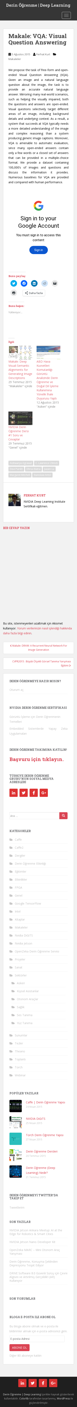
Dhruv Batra (33, 469)
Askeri (21, 983)
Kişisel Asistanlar (28, 991)
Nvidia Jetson (23, 943)
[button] (15, 1106)
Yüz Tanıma (24, 1023)
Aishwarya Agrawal (21, 463)
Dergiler (20, 855)
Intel (18, 911)
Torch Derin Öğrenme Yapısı (44, 1135)
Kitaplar (20, 919)
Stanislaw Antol (42, 475)
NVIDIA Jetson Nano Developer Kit (32, 1242)
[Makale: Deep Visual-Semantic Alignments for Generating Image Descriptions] (20, 353)
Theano (20, 1051)
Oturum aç (16, 690)
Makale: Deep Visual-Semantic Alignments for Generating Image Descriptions (20, 370)
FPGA (18, 887)
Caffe (18, 839)
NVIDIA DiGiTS (35, 1119)
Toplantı (20, 1059)
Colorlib (24, 1398)
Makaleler (14, 59)
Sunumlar (21, 1035)
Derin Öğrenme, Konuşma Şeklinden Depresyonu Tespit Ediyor (33, 1263)
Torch (19, 1067)
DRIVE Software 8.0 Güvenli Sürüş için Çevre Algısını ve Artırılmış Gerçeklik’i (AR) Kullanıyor (38, 1277)
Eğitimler (20, 871)
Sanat (18, 967)
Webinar (20, 1075)
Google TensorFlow (28, 903)
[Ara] (63, 815)
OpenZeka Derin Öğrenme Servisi (37, 951)
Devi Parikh (16, 469)
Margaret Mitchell (20, 475)
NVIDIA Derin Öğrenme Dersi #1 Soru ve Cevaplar (18, 433)
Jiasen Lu (49, 469)
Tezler (19, 1043)
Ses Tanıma (24, 1015)
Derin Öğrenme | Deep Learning (38, 5)
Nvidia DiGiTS (24, 935)
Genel (18, 895)
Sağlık (20, 1007)
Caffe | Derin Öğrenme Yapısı (45, 1102)
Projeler (20, 959)
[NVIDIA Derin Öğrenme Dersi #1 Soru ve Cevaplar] (20, 418)
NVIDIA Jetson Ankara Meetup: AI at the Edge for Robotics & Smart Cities (35, 1232)
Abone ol (19, 1347)
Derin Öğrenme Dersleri (41, 1151)
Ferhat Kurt (43, 54)
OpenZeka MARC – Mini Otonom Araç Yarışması (34, 1251)
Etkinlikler (21, 879)
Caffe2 (19, 847)
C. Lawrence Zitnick (47, 463)
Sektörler (21, 975)
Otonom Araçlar (27, 999)
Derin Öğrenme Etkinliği (30, 863)
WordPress (63, 1398)
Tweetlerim (16, 1207)
